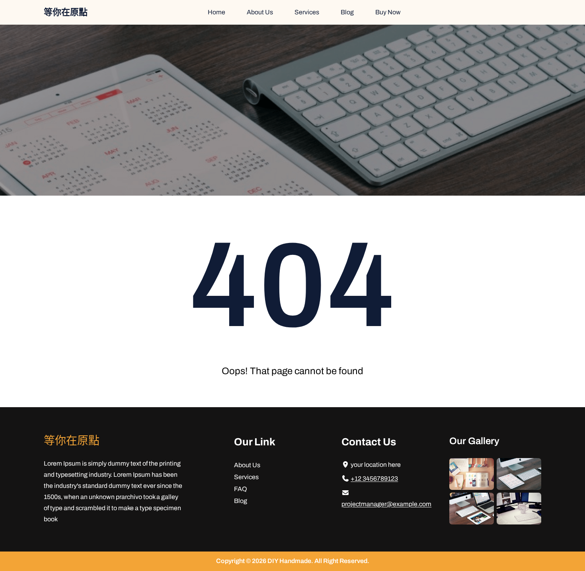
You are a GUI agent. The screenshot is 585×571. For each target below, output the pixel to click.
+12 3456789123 (374, 478)
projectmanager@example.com (386, 504)
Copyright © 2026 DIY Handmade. (265, 560)
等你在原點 (66, 12)
